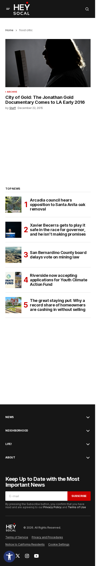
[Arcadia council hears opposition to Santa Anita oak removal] (13, 205)
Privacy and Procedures (47, 537)
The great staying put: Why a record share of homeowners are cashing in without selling (58, 305)
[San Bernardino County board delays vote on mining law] (13, 255)
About (10, 457)
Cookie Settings (58, 544)
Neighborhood (16, 430)
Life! (8, 444)
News (9, 417)
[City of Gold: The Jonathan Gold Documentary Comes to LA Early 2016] (48, 63)
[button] (9, 556)
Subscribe (79, 496)
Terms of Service (16, 537)
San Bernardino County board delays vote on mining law (58, 254)
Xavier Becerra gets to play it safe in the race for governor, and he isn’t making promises (58, 229)
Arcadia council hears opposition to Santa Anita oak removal (57, 204)
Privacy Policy (52, 507)
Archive (12, 92)
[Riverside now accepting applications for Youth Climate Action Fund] (13, 280)
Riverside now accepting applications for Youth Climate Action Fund (58, 280)
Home (9, 30)
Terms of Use (77, 507)
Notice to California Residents (25, 544)
